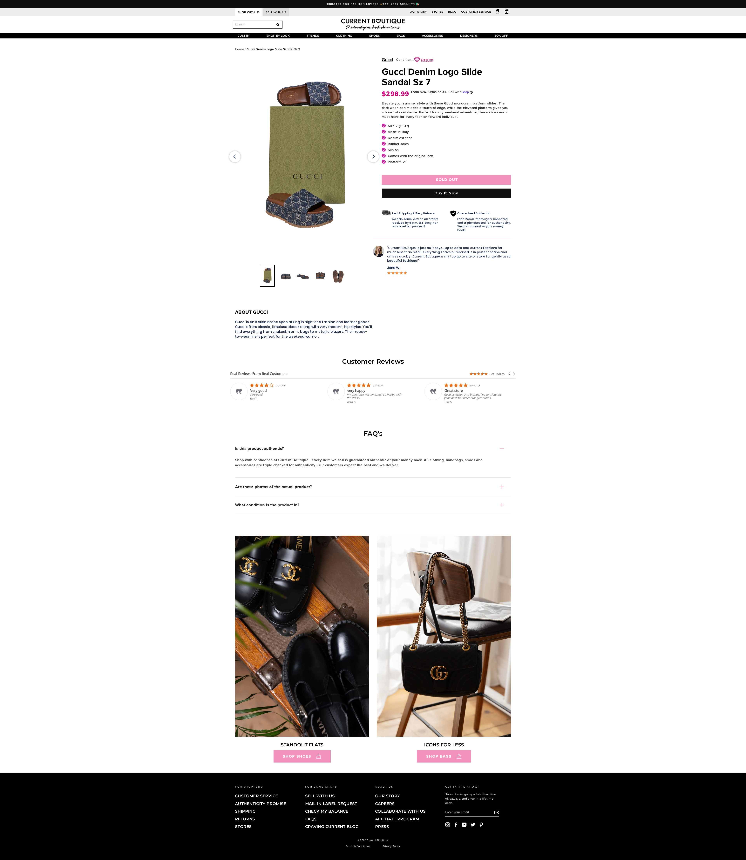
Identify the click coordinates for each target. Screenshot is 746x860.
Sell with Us (320, 796)
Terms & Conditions (358, 846)
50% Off (501, 35)
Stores (437, 11)
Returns (245, 819)
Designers (469, 35)
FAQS (311, 819)
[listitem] (269, 393)
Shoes (374, 35)
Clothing (344, 35)
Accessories (432, 35)
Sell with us (276, 12)
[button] (510, 373)
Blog (452, 11)
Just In (243, 35)
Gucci (387, 60)
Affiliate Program (397, 819)
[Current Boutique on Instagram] (447, 824)
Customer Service (476, 11)
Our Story (418, 11)
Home (239, 49)
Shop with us (249, 12)
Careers (385, 803)
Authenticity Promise (260, 803)
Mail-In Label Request (331, 803)
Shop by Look (278, 35)
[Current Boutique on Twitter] (473, 824)
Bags (401, 35)
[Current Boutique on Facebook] (456, 824)
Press (382, 826)
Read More (451, 404)
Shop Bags (438, 756)
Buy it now (446, 193)
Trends (313, 35)
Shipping (245, 811)
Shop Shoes (297, 756)
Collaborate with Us (400, 811)
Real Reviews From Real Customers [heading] (259, 373)
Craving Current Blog (332, 826)
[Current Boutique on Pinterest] (481, 824)
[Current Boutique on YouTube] (464, 824)
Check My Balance (326, 811)
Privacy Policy (391, 846)
